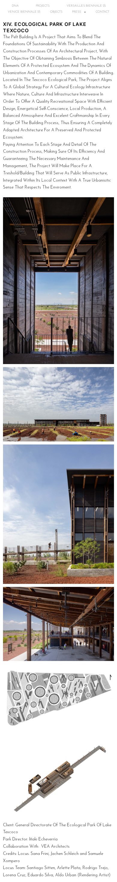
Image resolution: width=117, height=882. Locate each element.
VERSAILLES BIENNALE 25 (86, 6)
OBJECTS (56, 12)
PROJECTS (43, 6)
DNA (15, 6)
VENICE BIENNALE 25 (24, 12)
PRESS (76, 12)
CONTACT (102, 12)
